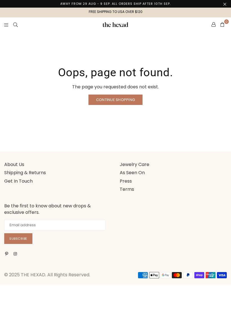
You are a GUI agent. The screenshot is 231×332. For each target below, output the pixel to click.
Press (126, 181)
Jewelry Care (134, 164)
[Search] (15, 24)
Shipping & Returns (25, 172)
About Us (14, 164)
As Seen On (132, 172)
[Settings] (213, 24)
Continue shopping (115, 99)
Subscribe (18, 238)
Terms (127, 189)
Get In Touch (18, 181)
